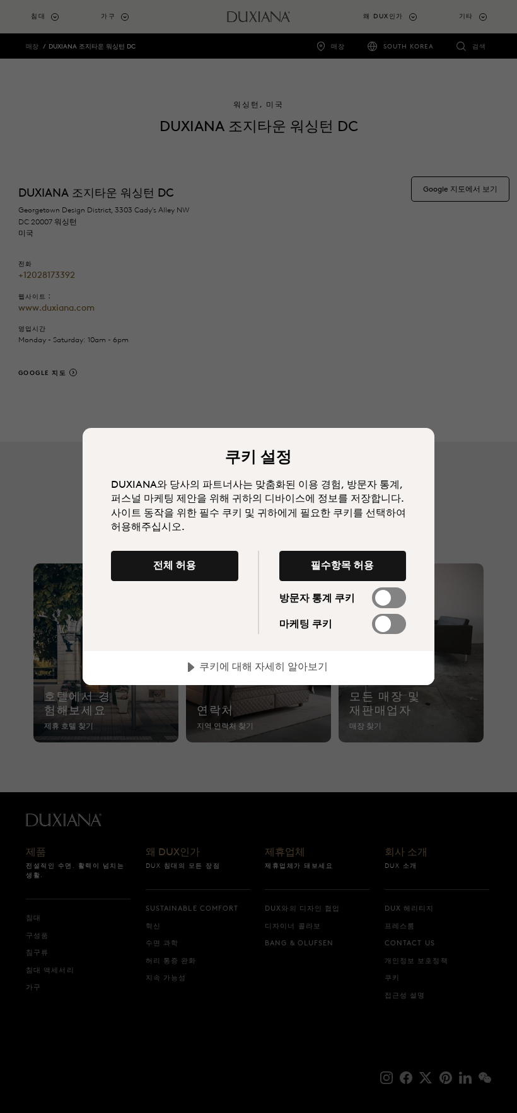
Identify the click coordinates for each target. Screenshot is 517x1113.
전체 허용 (174, 564)
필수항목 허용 (342, 564)
